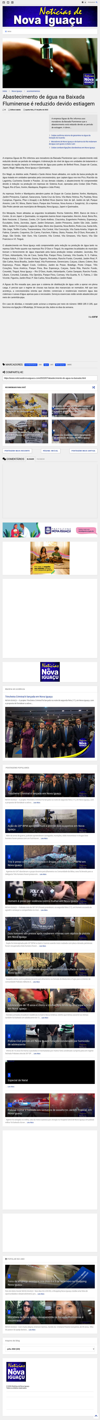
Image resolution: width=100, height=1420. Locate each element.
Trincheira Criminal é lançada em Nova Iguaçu (29, 696)
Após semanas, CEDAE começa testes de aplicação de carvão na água (26, 410)
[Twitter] (8, 2)
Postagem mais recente (17, 451)
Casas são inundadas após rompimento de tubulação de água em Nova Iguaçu (72, 436)
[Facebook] (4, 2)
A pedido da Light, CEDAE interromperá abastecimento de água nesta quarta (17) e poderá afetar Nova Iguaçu (73, 409)
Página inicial (50, 451)
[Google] (12, 2)
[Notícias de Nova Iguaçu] (50, 26)
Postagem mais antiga (83, 451)
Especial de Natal (18, 1080)
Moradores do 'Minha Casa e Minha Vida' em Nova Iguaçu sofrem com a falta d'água (26, 435)
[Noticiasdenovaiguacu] (16, 2)
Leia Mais (36, 803)
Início (5, 91)
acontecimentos (33, 91)
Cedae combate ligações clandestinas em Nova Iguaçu (73, 148)
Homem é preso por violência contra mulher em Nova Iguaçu (43, 901)
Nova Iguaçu (17, 91)
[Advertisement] (24, 133)
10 (9, 1104)
